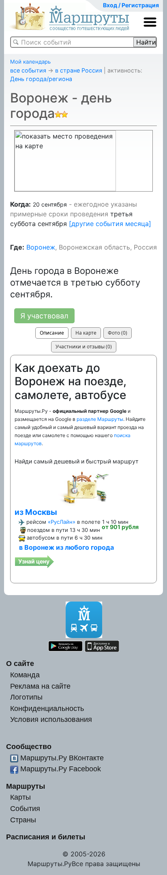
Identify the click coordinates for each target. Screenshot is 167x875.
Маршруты (25, 786)
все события (28, 70)
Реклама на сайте (40, 686)
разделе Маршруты (100, 419)
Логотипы (26, 697)
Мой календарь (30, 61)
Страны (23, 819)
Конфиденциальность (47, 708)
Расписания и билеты (45, 836)
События (25, 808)
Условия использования (51, 719)
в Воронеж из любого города (66, 547)
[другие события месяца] (110, 224)
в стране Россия (78, 70)
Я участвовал (44, 316)
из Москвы (36, 512)
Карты (20, 797)
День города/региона (41, 78)
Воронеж (40, 247)
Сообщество (28, 746)
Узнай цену (33, 561)
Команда (25, 674)
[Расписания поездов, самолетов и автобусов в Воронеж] (83, 486)
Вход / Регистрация (131, 5)
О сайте (20, 663)
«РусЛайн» (61, 522)
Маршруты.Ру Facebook (60, 768)
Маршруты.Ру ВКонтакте (62, 757)
